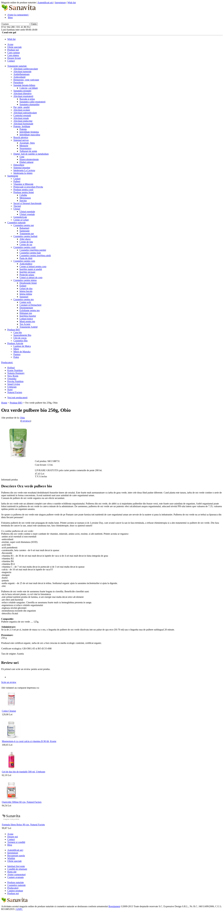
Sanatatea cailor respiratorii (32, 101)
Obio (22, 417)
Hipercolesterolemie (29, 159)
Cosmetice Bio (20, 340)
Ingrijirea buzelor (28, 316)
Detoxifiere (18, 165)
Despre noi (12, 836)
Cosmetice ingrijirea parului (33, 250)
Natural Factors (14, 392)
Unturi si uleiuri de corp (31, 277)
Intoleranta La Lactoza (24, 170)
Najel (9, 389)
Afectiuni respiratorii (23, 96)
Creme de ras (26, 244)
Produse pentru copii (23, 189)
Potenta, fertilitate (21, 126)
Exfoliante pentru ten (30, 310)
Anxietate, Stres (27, 143)
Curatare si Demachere (30, 305)
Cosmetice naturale (16, 222)
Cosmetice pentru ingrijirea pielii (35, 255)
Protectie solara (27, 274)
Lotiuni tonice (26, 318)
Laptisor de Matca (22, 346)
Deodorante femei (28, 283)
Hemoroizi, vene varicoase (26, 79)
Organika (11, 378)
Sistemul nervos (21, 140)
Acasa (10, 44)
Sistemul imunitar (21, 167)
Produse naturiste (15, 882)
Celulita (23, 195)
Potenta (23, 129)
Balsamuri (24, 228)
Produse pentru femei (23, 192)
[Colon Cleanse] (11, 708)
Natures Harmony (16, 373)
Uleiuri (16, 209)
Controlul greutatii (22, 115)
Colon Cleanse (9, 711)
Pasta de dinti (26, 258)
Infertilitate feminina (29, 132)
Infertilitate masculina (30, 134)
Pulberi (16, 181)
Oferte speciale (14, 47)
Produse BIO (13, 329)
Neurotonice (25, 148)
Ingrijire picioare (27, 272)
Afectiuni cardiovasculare (25, 68)
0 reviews (25, 421)
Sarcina (23, 200)
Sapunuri (24, 296)
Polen (16, 357)
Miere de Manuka (21, 351)
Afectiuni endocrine (22, 121)
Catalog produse (15, 890)
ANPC (19, 909)
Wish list (72, 2)
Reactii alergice (20, 137)
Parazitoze (18, 82)
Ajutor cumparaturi (16, 874)
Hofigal (11, 367)
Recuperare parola (16, 855)
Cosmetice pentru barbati (25, 236)
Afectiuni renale (21, 118)
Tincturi (17, 206)
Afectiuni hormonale (23, 123)
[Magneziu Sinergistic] (11, 738)
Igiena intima (26, 294)
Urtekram (11, 387)
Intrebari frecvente (16, 866)
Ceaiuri (16, 178)
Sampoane (25, 230)
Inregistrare (60, 2)
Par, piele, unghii (21, 107)
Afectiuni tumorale (22, 71)
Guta (22, 156)
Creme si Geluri (21, 219)
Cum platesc (13, 55)
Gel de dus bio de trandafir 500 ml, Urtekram (23, 771)
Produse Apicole (15, 343)
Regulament (114, 906)
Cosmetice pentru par (23, 225)
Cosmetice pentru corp (24, 261)
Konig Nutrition (15, 370)
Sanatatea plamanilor (29, 104)
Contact (11, 61)
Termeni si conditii (16, 842)
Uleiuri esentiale (27, 211)
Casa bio (17, 332)
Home (4, 402)
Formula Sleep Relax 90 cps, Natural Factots (23, 824)
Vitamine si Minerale (23, 184)
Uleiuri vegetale (27, 214)
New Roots (12, 376)
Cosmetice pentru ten (23, 299)
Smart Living (13, 384)
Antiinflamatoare (21, 74)
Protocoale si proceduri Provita (28, 187)
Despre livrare (14, 58)
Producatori (12, 888)
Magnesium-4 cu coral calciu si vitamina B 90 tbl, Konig (29, 741)
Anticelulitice (26, 263)
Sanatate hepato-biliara (24, 85)
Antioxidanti (19, 77)
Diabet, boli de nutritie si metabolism (31, 154)
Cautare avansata (15, 877)
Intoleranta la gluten (22, 173)
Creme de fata (26, 241)
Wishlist (11, 858)
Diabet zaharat (26, 162)
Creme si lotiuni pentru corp (33, 266)
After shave (25, 239)
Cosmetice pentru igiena (25, 280)
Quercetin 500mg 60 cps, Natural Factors (21, 802)
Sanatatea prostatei (22, 90)
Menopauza (25, 198)
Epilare (23, 285)
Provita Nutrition (15, 381)
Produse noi (13, 50)
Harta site (11, 871)
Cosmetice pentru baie (30, 252)
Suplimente (12, 176)
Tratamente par (27, 233)
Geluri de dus (26, 288)
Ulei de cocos (20, 338)
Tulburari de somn (28, 151)
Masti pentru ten (27, 321)
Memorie (24, 145)
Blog (10, 17)
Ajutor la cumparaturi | (18, 14)
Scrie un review (8, 682)
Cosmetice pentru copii (24, 247)
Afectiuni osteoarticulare (25, 112)
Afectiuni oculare (21, 110)
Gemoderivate (20, 217)
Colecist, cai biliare (29, 88)
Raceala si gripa (27, 99)
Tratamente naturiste (17, 66)
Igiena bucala (26, 291)
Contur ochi (25, 302)
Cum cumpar (13, 52)
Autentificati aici (45, 2)
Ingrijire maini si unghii (31, 269)
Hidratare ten (26, 313)
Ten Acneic (25, 324)
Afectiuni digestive (22, 93)
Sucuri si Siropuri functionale (27, 203)
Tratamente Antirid (28, 327)
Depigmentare (26, 307)
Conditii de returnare (17, 869)
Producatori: (7, 362)
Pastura (16, 354)
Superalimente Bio (22, 335)
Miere (16, 349)
